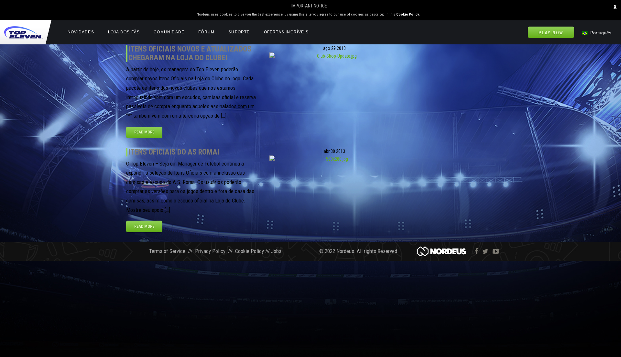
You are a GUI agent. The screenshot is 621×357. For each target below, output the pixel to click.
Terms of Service (167, 251)
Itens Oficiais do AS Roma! (174, 151)
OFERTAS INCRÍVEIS (286, 32)
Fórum (206, 32)
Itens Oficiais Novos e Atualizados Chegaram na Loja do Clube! (190, 53)
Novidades (81, 32)
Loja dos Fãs (124, 32)
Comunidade (169, 32)
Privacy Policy (210, 251)
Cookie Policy (407, 14)
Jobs (276, 251)
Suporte (239, 32)
